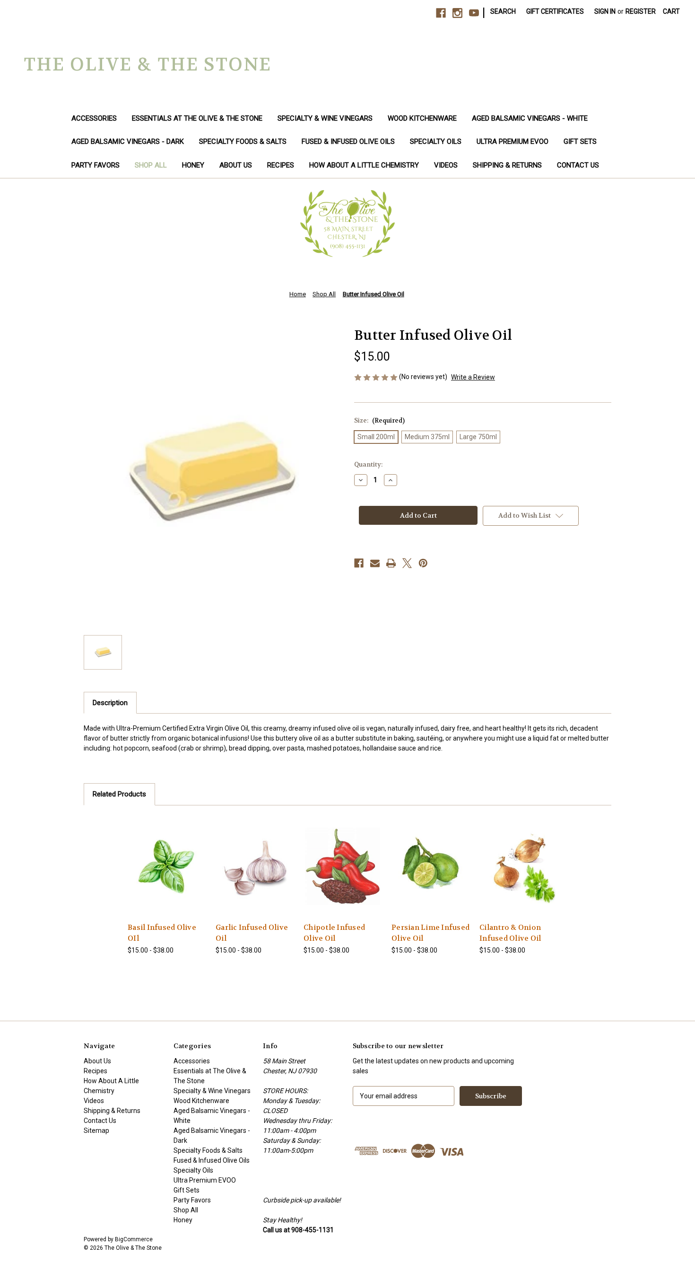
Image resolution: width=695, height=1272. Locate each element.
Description (110, 702)
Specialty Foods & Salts (243, 141)
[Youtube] (474, 13)
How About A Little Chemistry (364, 165)
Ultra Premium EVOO (512, 141)
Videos (446, 165)
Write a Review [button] (473, 377)
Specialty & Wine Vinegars (325, 118)
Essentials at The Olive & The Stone (197, 118)
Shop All (151, 165)
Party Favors (95, 165)
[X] (407, 563)
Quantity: (368, 464)
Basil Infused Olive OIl (162, 933)
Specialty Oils (435, 141)
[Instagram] (457, 13)
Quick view (159, 858)
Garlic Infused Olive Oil (252, 933)
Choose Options (167, 874)
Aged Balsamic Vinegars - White (530, 118)
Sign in (605, 11)
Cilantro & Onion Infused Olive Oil (510, 933)
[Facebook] (441, 13)
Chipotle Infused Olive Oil (334, 933)
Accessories (94, 118)
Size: (379, 420)
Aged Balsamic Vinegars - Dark (127, 141)
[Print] (391, 563)
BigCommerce (134, 1239)
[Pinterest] (423, 563)
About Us (235, 165)
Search (503, 11)
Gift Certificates (555, 11)
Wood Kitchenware (422, 118)
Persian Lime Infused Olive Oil (430, 933)
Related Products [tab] (119, 794)
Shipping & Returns (507, 165)
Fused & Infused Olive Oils (348, 141)
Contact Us (578, 165)
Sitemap (96, 1130)
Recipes (280, 165)
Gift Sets (580, 141)
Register (641, 11)
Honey (193, 165)
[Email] (375, 563)
